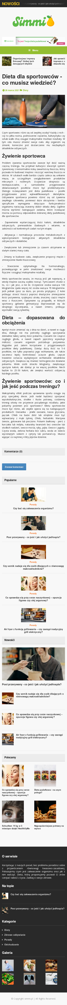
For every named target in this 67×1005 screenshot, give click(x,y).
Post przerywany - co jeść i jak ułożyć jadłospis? (40, 3)
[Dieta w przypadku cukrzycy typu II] (55, 979)
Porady (33, 504)
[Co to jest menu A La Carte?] (55, 965)
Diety (26, 90)
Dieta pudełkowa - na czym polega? (47, 791)
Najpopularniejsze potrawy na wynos (49, 827)
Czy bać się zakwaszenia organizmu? (33, 508)
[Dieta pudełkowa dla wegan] (33, 40)
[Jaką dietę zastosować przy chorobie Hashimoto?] (33, 965)
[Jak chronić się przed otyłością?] (33, 979)
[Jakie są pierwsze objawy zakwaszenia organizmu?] (12, 965)
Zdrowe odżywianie (15, 934)
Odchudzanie (11, 944)
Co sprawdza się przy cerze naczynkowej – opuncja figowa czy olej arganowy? (33, 599)
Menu (35, 50)
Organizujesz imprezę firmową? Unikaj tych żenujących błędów (24, 61)
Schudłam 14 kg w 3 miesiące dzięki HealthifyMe (16, 827)
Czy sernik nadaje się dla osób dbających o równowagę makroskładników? (33, 567)
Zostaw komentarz (14, 466)
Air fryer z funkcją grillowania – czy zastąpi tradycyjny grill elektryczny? (33, 630)
